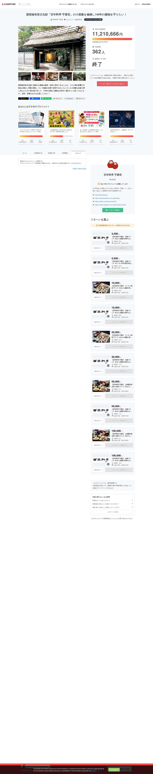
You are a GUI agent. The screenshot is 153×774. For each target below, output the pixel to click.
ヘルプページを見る (112, 512)
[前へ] (20, 48)
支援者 (51, 153)
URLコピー (59, 98)
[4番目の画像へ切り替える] (65, 76)
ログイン (137, 4)
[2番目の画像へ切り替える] (38, 76)
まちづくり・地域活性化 (74, 19)
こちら (113, 518)
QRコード (81, 98)
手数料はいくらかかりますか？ (101, 500)
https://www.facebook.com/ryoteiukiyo (107, 198)
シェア (36, 98)
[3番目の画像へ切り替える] (52, 76)
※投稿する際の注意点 (79, 169)
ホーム (25, 153)
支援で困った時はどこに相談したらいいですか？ (106, 507)
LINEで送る (47, 98)
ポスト (24, 98)
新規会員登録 (146, 4)
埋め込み (70, 98)
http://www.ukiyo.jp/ (101, 195)
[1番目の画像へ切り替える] (24, 76)
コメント (78, 153)
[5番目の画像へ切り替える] (79, 76)
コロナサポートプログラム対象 (93, 19)
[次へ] (83, 48)
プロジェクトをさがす (87, 4)
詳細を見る (97, 248)
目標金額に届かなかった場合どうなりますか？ (105, 504)
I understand (114, 770)
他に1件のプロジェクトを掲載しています (114, 184)
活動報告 (38, 153)
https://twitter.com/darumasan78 (105, 201)
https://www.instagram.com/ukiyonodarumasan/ (110, 205)
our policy (93, 771)
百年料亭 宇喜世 (57, 19)
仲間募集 (65, 153)
